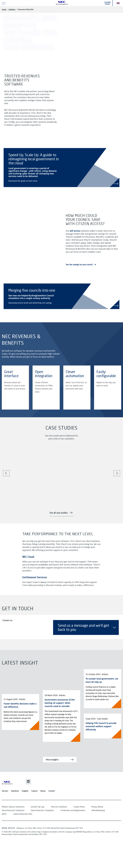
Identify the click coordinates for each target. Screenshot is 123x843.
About (43, 791)
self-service (75, 230)
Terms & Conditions (59, 807)
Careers (34, 791)
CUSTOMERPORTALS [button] (107, 3)
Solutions (12, 9)
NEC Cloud (28, 556)
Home (4, 9)
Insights (25, 791)
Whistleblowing (98, 810)
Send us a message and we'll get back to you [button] (83, 627)
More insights (52, 759)
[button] (118, 3)
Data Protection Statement (13, 810)
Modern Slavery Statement (13, 807)
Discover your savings (13, 54)
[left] (6, 473)
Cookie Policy (79, 807)
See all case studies (58, 512)
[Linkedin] (28, 781)
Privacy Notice (97, 807)
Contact (51, 791)
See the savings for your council (79, 264)
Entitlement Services (34, 577)
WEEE (4, 814)
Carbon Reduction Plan (22, 814)
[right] (116, 473)
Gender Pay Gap (37, 807)
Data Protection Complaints (42, 810)
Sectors (5, 791)
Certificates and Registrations (72, 810)
